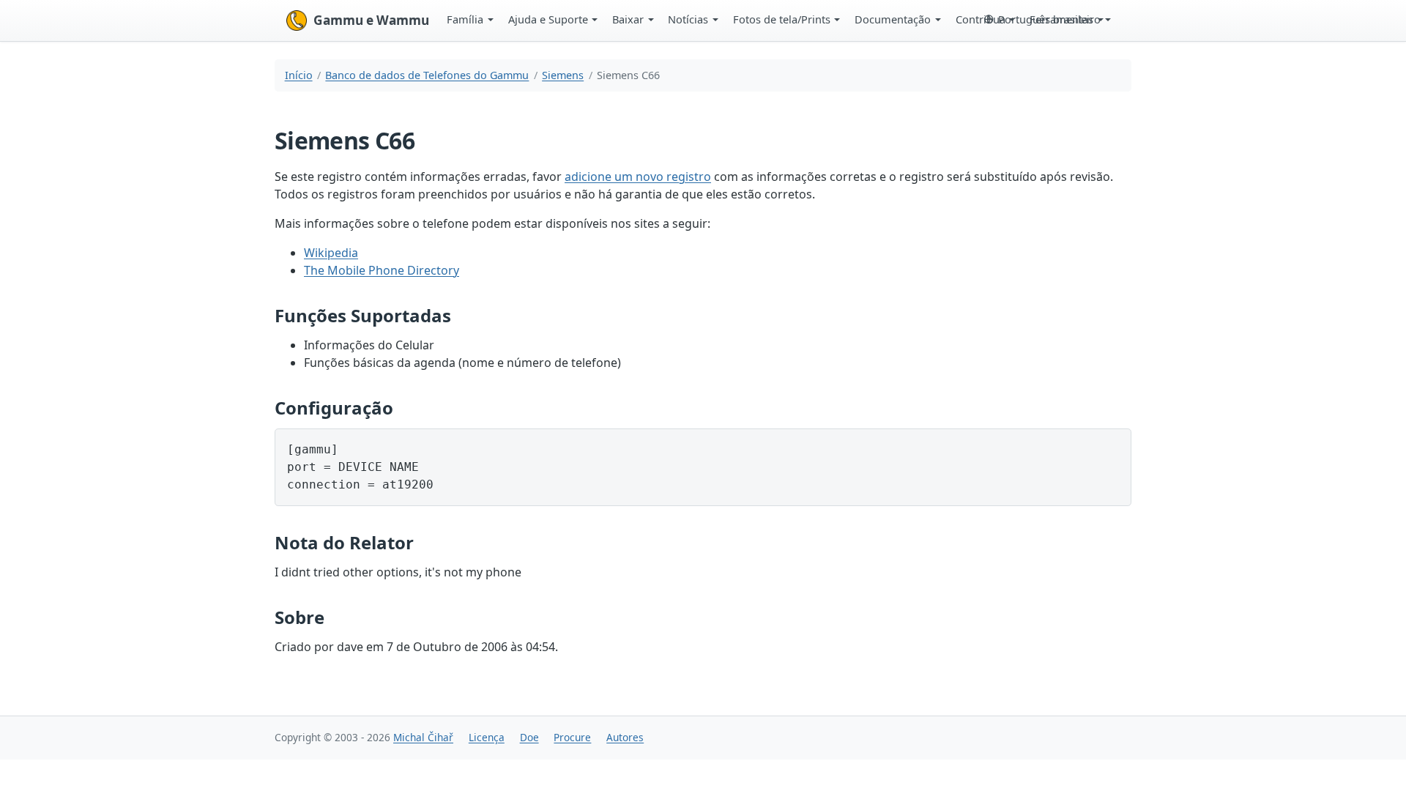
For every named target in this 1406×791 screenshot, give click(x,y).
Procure (572, 737)
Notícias (688, 19)
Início (299, 75)
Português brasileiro (1049, 19)
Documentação (893, 19)
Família (465, 19)
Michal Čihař (423, 737)
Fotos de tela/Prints (781, 19)
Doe (529, 737)
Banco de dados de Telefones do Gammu (427, 75)
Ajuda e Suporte (548, 19)
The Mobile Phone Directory (381, 270)
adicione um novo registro (638, 176)
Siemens (563, 75)
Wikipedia (331, 253)
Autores (625, 737)
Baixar (628, 19)
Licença (487, 737)
